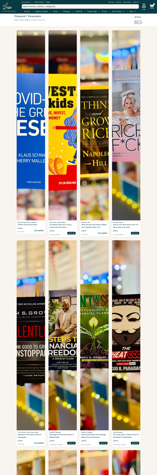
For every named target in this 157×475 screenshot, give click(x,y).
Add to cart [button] (71, 233)
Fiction (27, 11)
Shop (22, 20)
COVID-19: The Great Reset (27, 225)
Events (104, 11)
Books (27, 20)
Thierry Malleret (32, 222)
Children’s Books (41, 11)
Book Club (111, 2)
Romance (66, 11)
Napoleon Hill (85, 222)
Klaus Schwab (22, 222)
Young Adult (92, 11)
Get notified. (39, 230)
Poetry (55, 11)
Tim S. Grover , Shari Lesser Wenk (28, 432)
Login (143, 9)
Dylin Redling (61, 222)
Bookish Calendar (39, 2)
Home (16, 20)
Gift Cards (118, 2)
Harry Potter (117, 11)
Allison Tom (53, 222)
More (132, 11)
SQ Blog (48, 2)
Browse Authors (26, 2)
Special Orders (127, 2)
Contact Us (136, 2)
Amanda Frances (118, 222)
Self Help (78, 11)
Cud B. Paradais (118, 432)
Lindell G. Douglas (55, 432)
